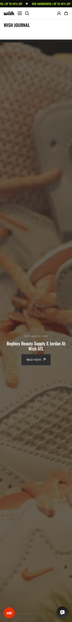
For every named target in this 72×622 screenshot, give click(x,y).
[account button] (59, 13)
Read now (34, 360)
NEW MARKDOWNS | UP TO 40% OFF (38, 4)
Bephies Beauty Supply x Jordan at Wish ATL (36, 346)
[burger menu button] (20, 13)
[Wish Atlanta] (9, 13)
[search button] (27, 13)
